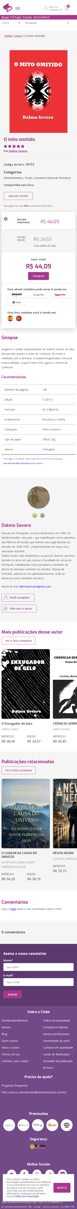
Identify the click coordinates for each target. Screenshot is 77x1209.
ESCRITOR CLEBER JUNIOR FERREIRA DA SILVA (17, 864)
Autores (6, 1027)
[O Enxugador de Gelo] (25, 684)
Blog (4, 1034)
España (27, 17)
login (13, 909)
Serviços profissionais (56, 1034)
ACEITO (62, 1187)
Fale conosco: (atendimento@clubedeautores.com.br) (33, 1092)
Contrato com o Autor (14, 1061)
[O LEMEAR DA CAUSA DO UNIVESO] (25, 813)
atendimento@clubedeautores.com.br (23, 463)
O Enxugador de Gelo (16, 723)
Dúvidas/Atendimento (14, 1020)
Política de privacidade (56, 1020)
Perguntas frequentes (14, 1085)
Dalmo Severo (18, 151)
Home (8, 36)
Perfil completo (20, 597)
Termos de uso (10, 1054)
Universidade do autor (56, 1041)
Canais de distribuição (56, 1054)
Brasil (5, 17)
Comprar (38, 276)
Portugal (15, 17)
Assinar (12, 994)
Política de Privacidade (26, 1196)
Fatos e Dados (10, 1047)
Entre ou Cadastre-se (55, 8)
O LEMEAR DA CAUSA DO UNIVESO (19, 854)
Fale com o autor (21, 608)
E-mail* (8, 975)
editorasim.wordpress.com (35, 586)
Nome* (8, 960)
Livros (18, 36)
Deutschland (41, 17)
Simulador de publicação (58, 1064)
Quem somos (9, 1041)
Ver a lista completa (18, 640)
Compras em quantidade (58, 1047)
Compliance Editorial (55, 1027)
